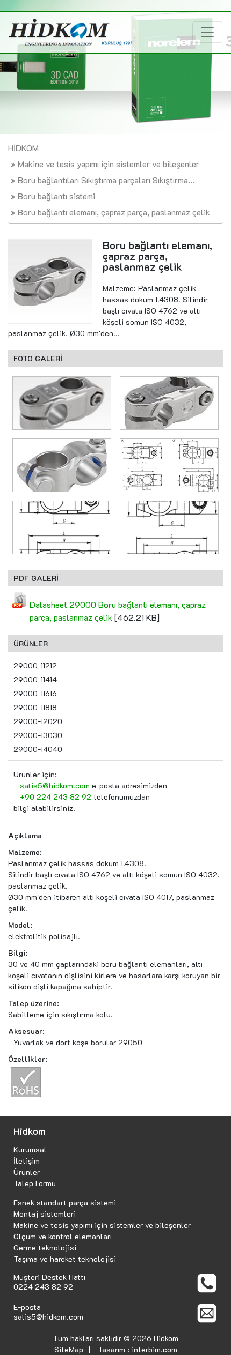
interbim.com (154, 1349)
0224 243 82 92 (43, 1287)
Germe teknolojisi (44, 1247)
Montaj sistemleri (44, 1214)
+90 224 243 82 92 (55, 797)
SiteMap (68, 1349)
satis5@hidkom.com (55, 785)
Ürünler (26, 1172)
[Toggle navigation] (207, 32)
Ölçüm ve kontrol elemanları (62, 1236)
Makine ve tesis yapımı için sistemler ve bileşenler (108, 163)
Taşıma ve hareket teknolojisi (64, 1259)
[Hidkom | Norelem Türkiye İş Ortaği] (71, 32)
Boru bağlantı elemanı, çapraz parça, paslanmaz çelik (114, 212)
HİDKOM (23, 147)
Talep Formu (34, 1183)
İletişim (26, 1161)
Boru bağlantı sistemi (56, 196)
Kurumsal (30, 1149)
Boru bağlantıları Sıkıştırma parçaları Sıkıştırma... (106, 179)
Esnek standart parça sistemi (64, 1202)
